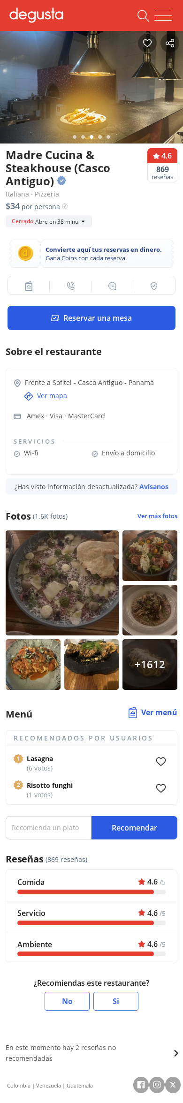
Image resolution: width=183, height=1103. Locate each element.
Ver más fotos (157, 516)
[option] (91, 90)
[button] (29, 286)
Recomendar (134, 828)
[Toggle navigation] (163, 16)
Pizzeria (47, 193)
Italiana (17, 193)
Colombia (18, 1085)
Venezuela (48, 1085)
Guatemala (80, 1085)
